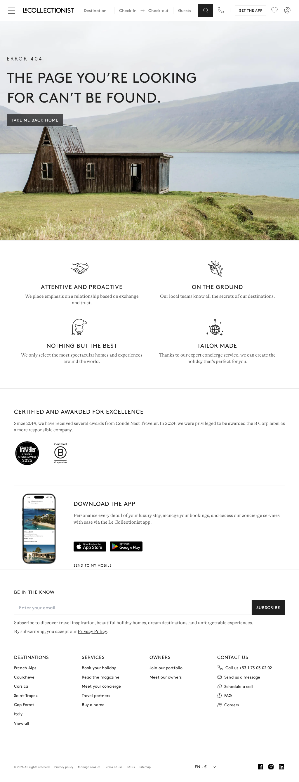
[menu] (274, 10)
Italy (18, 714)
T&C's (131, 767)
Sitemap (145, 767)
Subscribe (268, 607)
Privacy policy (63, 767)
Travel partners (96, 695)
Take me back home (35, 120)
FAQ (228, 695)
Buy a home (93, 704)
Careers (231, 704)
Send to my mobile (93, 565)
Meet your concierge (101, 686)
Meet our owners (166, 677)
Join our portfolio (166, 667)
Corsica (21, 686)
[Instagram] (270, 766)
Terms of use (113, 767)
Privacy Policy (92, 631)
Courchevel (25, 677)
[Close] (13, 10)
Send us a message (242, 677)
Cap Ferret (24, 704)
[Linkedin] (281, 766)
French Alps (25, 667)
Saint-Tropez (26, 695)
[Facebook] (260, 766)
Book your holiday (99, 667)
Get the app (251, 10)
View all (21, 723)
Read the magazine (100, 677)
